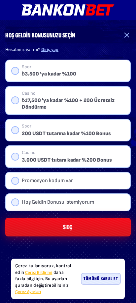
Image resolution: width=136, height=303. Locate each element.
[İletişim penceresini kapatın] (127, 35)
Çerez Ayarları (28, 291)
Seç (68, 227)
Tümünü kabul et (101, 278)
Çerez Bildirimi (38, 272)
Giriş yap (49, 49)
